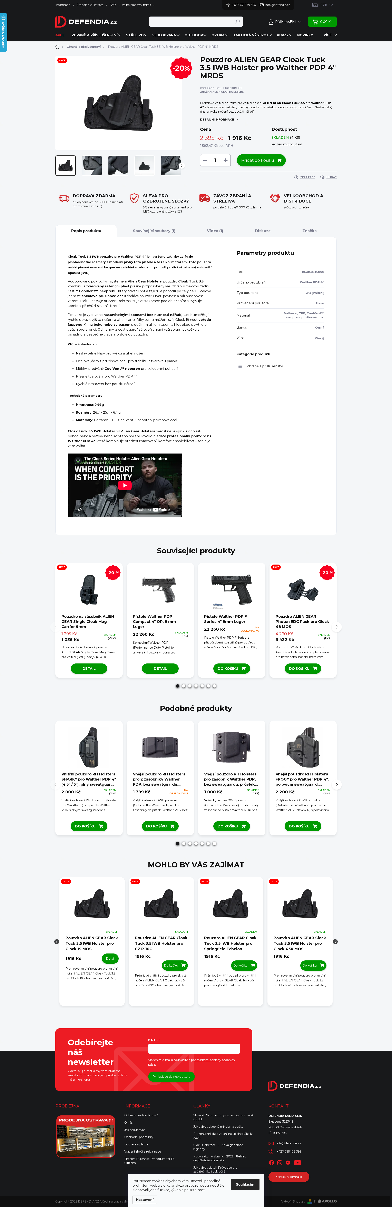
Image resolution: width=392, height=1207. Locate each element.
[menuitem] (61, 35)
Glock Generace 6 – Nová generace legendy (218, 1147)
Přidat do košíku (257, 160)
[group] (92, 941)
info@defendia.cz (289, 1143)
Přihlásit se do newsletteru (171, 1077)
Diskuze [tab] (263, 231)
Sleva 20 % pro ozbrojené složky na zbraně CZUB (223, 1117)
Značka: (222, 91)
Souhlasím (245, 1184)
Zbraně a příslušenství (265, 366)
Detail (89, 669)
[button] (178, 686)
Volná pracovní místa (136, 5)
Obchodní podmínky (138, 1137)
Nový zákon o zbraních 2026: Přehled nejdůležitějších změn (219, 1158)
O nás (128, 1122)
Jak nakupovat (134, 1130)
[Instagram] (280, 1162)
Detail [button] (110, 958)
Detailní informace (217, 119)
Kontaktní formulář (288, 1177)
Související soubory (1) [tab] (154, 231)
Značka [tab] (309, 231)
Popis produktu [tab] (86, 231)
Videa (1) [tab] (215, 231)
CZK (324, 5)
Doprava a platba (136, 1144)
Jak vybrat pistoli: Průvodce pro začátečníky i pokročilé (215, 1170)
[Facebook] (271, 1162)
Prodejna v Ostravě (89, 5)
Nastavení (145, 1200)
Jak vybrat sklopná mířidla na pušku (218, 1126)
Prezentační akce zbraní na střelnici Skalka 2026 (223, 1136)
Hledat (237, 21)
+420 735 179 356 (289, 1151)
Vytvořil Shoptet (293, 1201)
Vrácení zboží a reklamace (142, 1151)
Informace (62, 5)
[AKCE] (92, 905)
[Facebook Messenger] (288, 1162)
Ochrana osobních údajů (141, 1115)
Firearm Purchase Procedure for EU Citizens (149, 1161)
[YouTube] (297, 1162)
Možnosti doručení (287, 144)
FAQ (112, 5)
